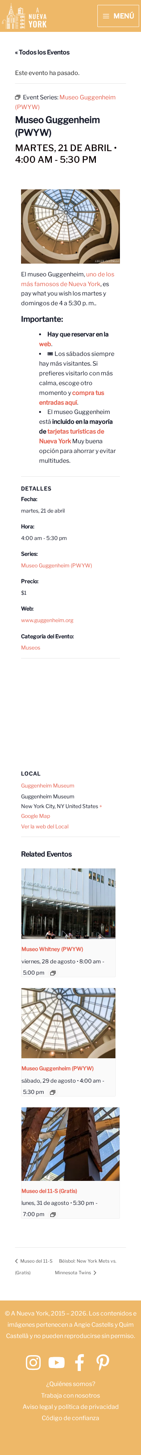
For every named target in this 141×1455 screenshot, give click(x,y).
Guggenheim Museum (47, 785)
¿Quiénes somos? (70, 1384)
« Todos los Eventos (42, 52)
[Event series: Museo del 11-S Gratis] (53, 1214)
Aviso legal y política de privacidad (71, 1406)
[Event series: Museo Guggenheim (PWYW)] (52, 1092)
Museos (30, 647)
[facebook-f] (82, 1362)
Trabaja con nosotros (70, 1395)
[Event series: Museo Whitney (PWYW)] (53, 973)
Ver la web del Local (44, 826)
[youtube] (59, 1362)
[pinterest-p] (105, 1362)
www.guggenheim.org (47, 620)
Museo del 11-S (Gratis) (49, 1191)
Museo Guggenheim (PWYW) (56, 565)
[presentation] (68, 903)
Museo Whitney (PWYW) (52, 949)
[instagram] (36, 1362)
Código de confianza (70, 1418)
